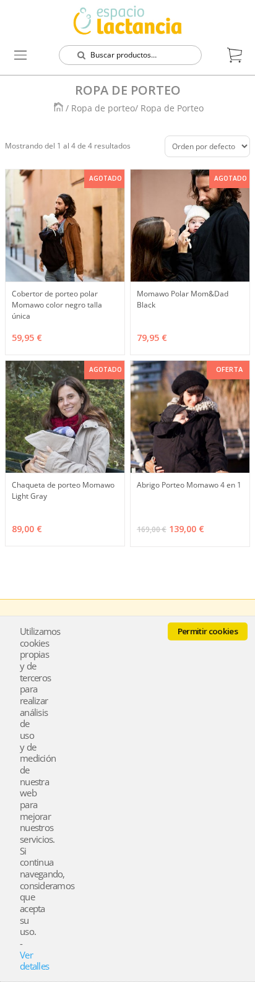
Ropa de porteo (103, 108)
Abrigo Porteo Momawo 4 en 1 (189, 485)
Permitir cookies (208, 631)
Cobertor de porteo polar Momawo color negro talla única (57, 304)
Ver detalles (34, 961)
